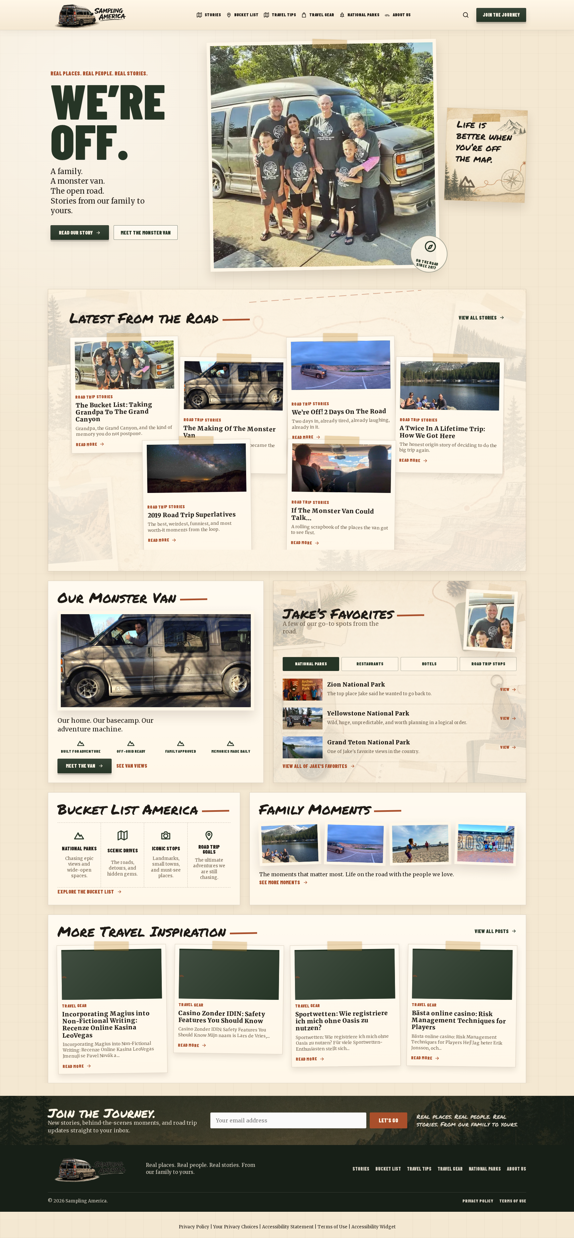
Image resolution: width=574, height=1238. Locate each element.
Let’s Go (388, 1120)
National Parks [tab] (311, 663)
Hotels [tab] (429, 663)
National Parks (363, 14)
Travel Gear (321, 14)
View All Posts (492, 931)
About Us (402, 14)
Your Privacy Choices (235, 1227)
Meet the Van (80, 766)
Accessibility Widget (373, 1227)
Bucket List (246, 14)
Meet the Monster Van (146, 233)
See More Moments (279, 882)
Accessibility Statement (288, 1227)
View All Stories (478, 318)
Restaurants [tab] (369, 663)
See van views (131, 765)
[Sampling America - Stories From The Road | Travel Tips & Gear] (93, 15)
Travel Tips (284, 14)
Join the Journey (501, 15)
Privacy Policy (477, 1200)
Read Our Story (76, 233)
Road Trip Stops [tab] (488, 663)
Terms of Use (512, 1200)
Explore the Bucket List (85, 891)
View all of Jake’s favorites (315, 766)
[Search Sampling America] (465, 15)
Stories (213, 14)
